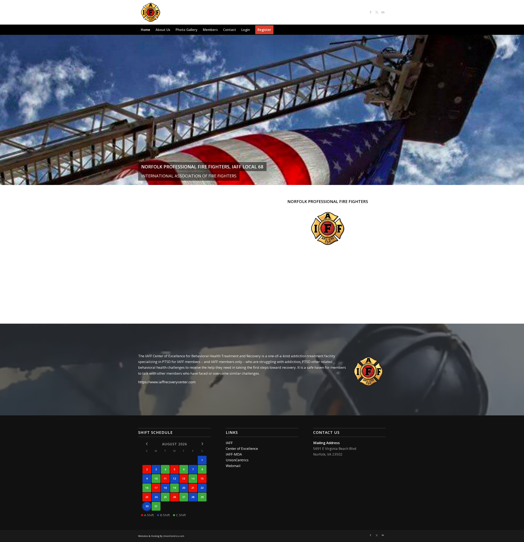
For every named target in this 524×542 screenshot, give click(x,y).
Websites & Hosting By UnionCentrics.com (161, 535)
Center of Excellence (242, 448)
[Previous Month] (146, 443)
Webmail (233, 465)
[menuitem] (145, 30)
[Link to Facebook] (370, 12)
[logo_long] (174, 12)
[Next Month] (202, 443)
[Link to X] (377, 12)
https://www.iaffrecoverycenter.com (166, 382)
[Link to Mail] (383, 12)
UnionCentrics (237, 460)
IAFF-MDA (234, 454)
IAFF (229, 442)
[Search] (383, 30)
